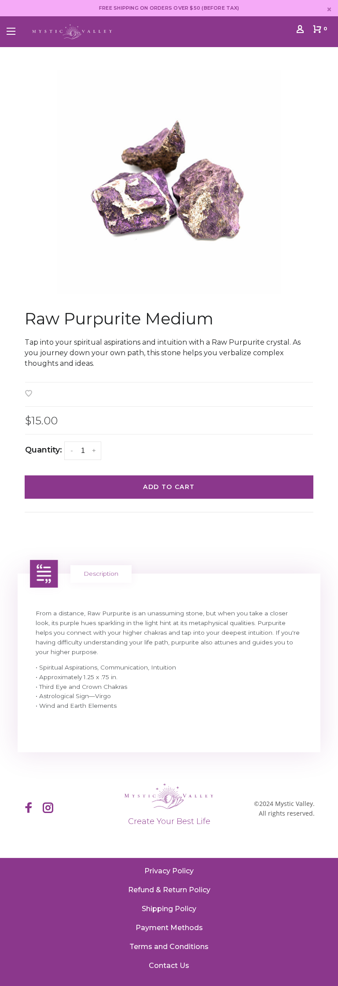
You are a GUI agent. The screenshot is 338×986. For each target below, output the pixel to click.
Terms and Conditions (169, 946)
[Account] (301, 31)
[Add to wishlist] (28, 394)
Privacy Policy (169, 871)
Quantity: (43, 450)
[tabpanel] (169, 182)
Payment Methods (169, 927)
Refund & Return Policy (169, 890)
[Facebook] (28, 809)
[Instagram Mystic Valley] (48, 809)
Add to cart (169, 487)
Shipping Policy (169, 909)
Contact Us (169, 965)
